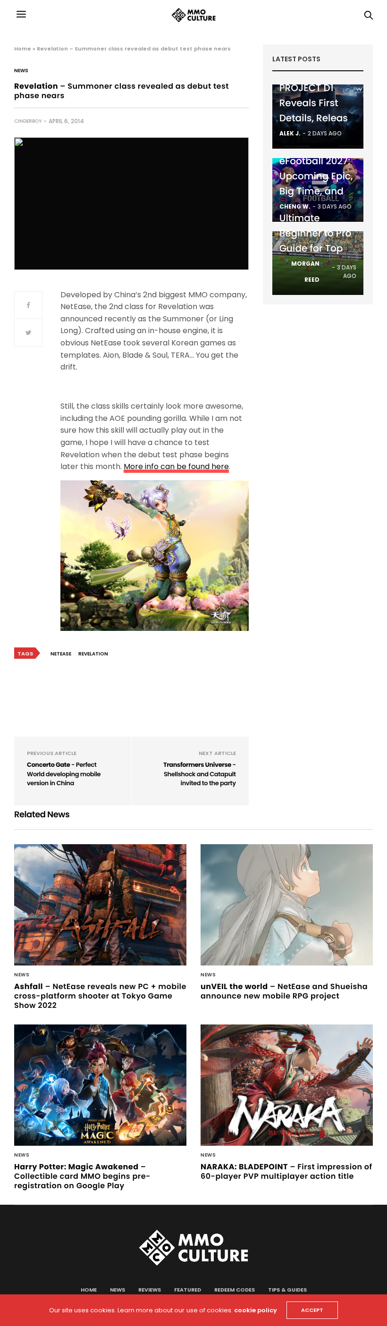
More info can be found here (176, 466)
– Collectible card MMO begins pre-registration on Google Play (82, 1176)
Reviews (149, 1289)
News (21, 70)
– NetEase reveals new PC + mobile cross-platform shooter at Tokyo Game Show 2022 (100, 996)
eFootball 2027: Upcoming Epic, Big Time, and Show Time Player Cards (316, 191)
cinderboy (28, 121)
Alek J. (290, 133)
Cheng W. (295, 206)
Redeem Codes (234, 1289)
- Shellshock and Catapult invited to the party (199, 774)
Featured (187, 1289)
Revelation (93, 653)
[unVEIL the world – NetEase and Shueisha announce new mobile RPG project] (287, 904)
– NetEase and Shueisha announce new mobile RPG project (284, 991)
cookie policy (255, 1310)
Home (22, 48)
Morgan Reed (305, 272)
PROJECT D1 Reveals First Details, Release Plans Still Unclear (316, 118)
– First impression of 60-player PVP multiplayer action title (286, 1171)
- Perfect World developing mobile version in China (64, 774)
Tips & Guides (287, 1289)
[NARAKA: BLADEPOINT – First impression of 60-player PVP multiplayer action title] (287, 1085)
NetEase (60, 653)
